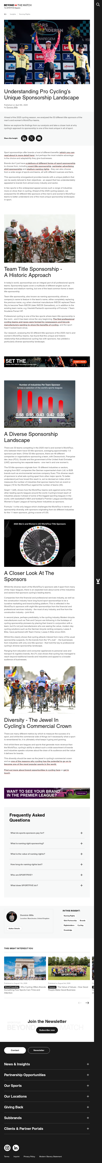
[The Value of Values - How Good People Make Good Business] (69, 975)
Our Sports (13, 1086)
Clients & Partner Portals (23, 1129)
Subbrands (13, 1118)
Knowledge (68, 930)
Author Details (14, 928)
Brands (82, 921)
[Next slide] (87, 1003)
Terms (6, 1156)
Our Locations (15, 1096)
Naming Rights (24, 14)
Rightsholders (69, 925)
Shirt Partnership (70, 921)
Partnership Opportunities (25, 1075)
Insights (13, 14)
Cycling (80, 925)
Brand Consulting (11, 987)
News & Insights (17, 1064)
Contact (15, 1050)
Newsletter (38, 1050)
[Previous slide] (79, 1003)
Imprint (16, 1156)
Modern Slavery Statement (50, 1156)
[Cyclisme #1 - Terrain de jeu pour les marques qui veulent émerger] (25, 975)
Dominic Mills (12, 107)
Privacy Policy (29, 1156)
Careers (52, 987)
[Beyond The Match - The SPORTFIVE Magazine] (17, 6)
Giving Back (13, 1107)
